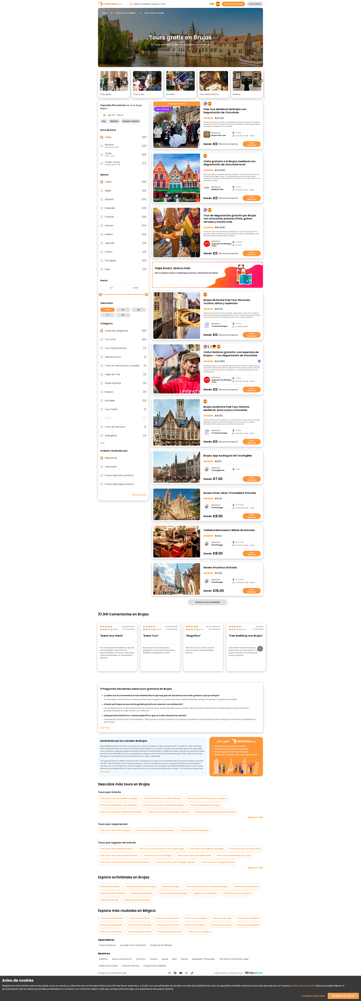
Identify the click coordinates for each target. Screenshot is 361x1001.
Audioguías (126, 435)
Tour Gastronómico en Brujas (141, 886)
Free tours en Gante (139, 918)
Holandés (126, 208)
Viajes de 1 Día (126, 374)
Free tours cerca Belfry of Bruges (207, 848)
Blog (174, 959)
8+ (139, 309)
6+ (123, 315)
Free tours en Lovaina (196, 918)
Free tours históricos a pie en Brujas (162, 798)
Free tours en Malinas (249, 918)
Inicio (104, 13)
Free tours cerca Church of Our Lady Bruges (161, 848)
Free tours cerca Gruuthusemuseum (119, 855)
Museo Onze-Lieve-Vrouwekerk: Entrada (229, 493)
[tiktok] (192, 973)
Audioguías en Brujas (141, 893)
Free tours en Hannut (111, 931)
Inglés (126, 190)
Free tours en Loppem (199, 931)
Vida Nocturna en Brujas (246, 886)
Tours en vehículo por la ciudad (126, 365)
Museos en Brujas (171, 886)
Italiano (126, 234)
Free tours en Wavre (221, 924)
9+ (123, 309)
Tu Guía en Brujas (219, 326)
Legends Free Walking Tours (221, 245)
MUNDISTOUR (217, 190)
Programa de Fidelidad (155, 965)
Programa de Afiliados (161, 945)
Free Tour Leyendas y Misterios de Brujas (121, 811)
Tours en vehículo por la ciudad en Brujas (207, 886)
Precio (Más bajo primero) (119, 484)
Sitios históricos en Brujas (236, 893)
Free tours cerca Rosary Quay (245, 848)
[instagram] (169, 973)
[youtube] (180, 973)
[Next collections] (260, 80)
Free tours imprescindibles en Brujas (119, 798)
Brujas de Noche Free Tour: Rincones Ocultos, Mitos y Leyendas (226, 301)
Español (126, 199)
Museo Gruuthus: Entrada (220, 567)
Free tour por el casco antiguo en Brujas (168, 811)
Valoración (111, 466)
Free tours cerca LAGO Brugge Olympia (175, 862)
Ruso (126, 269)
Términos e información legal (233, 959)
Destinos (103, 959)
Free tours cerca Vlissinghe (158, 855)
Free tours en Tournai (168, 924)
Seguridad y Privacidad (203, 959)
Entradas (126, 400)
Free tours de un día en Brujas (115, 830)
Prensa (184, 959)
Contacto (141, 959)
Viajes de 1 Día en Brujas (112, 893)
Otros (126, 418)
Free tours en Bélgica (126, 13)
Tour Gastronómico (126, 348)
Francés (126, 216)
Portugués (126, 260)
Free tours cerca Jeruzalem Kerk (194, 855)
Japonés (126, 243)
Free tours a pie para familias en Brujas (163, 805)
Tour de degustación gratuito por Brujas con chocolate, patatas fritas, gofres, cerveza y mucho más (229, 219)
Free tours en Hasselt (111, 924)
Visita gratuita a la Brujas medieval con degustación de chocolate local (229, 163)
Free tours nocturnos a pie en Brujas (155, 830)
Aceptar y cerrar (343, 996)
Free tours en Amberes (167, 918)
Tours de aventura (126, 426)
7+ (107, 315)
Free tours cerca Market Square (116, 848)
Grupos (153, 959)
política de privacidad (303, 985)
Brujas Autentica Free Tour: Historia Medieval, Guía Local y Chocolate (226, 408)
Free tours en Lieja (222, 918)
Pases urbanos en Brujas (137, 900)
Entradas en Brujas (110, 886)
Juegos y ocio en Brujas (205, 893)
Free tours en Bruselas (111, 918)
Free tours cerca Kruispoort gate (234, 855)
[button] (114, 83)
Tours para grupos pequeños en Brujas (215, 811)
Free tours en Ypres (195, 924)
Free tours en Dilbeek (248, 924)
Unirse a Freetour (107, 945)
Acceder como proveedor (133, 945)
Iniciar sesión (255, 4)
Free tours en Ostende (139, 924)
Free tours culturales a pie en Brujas (118, 805)
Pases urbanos (126, 383)
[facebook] (175, 973)
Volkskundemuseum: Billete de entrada (229, 530)
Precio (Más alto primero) (119, 475)
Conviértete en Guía (233, 4)
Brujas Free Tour (218, 135)
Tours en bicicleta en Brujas (194, 830)
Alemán (126, 225)
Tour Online (126, 409)
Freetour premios (130, 965)
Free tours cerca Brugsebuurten (218, 862)
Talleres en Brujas (109, 900)
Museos (126, 392)
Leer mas (105, 727)
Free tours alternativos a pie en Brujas (206, 798)
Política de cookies (108, 965)
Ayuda (165, 959)
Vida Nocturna (126, 357)
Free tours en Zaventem (170, 931)
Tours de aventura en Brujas (172, 893)
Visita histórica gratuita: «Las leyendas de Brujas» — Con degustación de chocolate (230, 354)
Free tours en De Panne (140, 931)
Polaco (126, 251)
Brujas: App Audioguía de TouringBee (227, 455)
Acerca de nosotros (122, 959)
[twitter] (186, 973)
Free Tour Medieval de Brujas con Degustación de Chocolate (224, 111)
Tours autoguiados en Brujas (204, 805)
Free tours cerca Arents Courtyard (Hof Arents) (124, 862)
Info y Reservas (252, 144)
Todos (107, 309)
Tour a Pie (126, 339)
